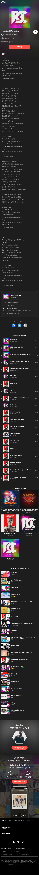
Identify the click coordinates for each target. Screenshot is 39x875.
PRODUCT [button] (5, 828)
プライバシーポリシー (15, 851)
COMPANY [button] (5, 834)
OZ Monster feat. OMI (13, 313)
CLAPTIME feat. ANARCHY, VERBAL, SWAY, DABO (21, 311)
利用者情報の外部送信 (6, 854)
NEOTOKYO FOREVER (10, 533)
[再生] (35, 32)
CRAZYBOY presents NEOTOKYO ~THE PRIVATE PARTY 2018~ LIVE (10, 509)
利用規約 (3, 851)
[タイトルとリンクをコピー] (25, 325)
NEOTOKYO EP (16, 295)
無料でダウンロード (19, 782)
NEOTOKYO (10, 305)
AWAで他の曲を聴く (19, 748)
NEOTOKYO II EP (29, 533)
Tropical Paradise (29, 820)
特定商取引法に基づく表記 (22, 854)
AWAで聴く (19, 47)
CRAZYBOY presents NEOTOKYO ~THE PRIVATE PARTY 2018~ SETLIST (29, 510)
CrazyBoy (13, 34)
